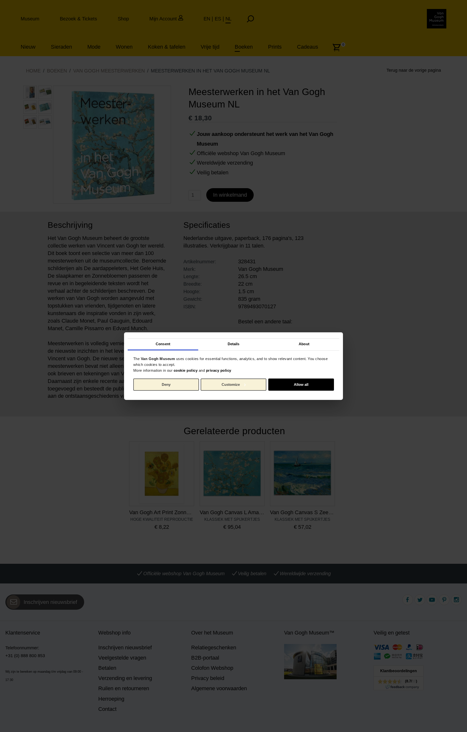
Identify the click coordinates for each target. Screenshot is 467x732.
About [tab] (304, 344)
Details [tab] (234, 344)
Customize (231, 384)
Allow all (301, 384)
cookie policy (186, 370)
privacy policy (218, 370)
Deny (166, 384)
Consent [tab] (163, 344)
